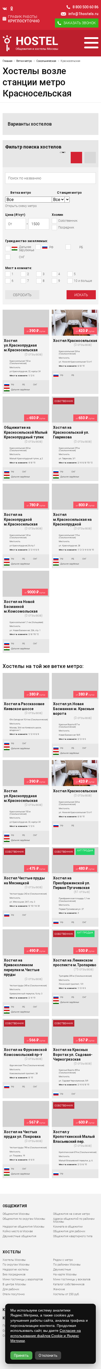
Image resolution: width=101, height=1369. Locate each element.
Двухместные (62, 1269)
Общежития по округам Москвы (24, 1219)
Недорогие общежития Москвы (23, 1226)
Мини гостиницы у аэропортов (23, 1279)
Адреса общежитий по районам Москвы (74, 1220)
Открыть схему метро (21, 206)
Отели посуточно (14, 1294)
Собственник (63, 401)
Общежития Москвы (16, 1214)
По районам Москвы (67, 1264)
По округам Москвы (16, 1264)
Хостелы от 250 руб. (66, 1294)
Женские (59, 1289)
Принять (21, 1355)
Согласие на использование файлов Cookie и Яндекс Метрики (45, 1335)
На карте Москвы (65, 1274)
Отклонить (48, 1355)
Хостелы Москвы (14, 1260)
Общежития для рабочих (69, 1231)
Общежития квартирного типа (72, 1236)
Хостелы (12, 1252)
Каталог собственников (68, 1284)
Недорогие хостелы (15, 1269)
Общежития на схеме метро (71, 1214)
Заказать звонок (79, 23)
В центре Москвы (14, 1284)
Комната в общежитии (68, 1226)
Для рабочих (11, 1289)
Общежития (15, 1206)
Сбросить (22, 295)
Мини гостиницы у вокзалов (71, 1279)
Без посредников (14, 1274)
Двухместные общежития (19, 1236)
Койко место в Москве (18, 1231)
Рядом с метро (63, 1260)
